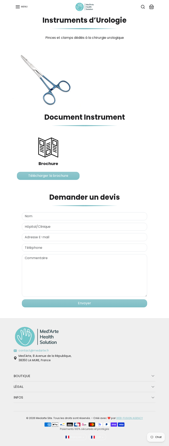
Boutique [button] (22, 376)
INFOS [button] (18, 397)
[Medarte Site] (84, 6)
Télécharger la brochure (48, 175)
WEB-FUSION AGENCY (129, 418)
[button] (21, 7)
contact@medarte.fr (34, 350)
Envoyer (84, 303)
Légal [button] (18, 386)
